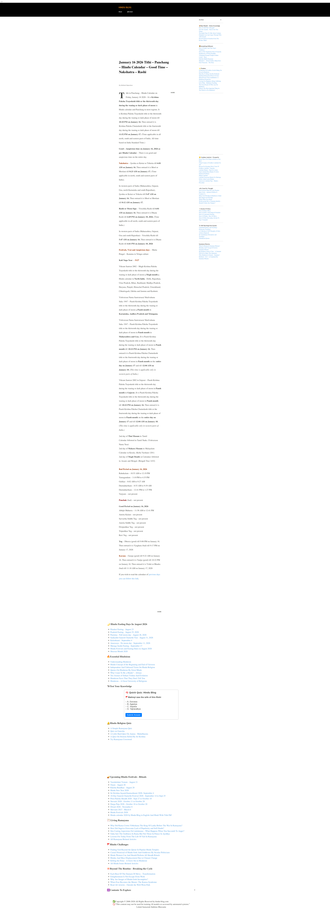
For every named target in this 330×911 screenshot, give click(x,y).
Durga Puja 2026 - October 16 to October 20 (128, 804)
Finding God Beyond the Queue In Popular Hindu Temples (134, 849)
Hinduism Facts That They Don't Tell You (127, 678)
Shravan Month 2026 (119, 651)
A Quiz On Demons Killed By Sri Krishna (127, 736)
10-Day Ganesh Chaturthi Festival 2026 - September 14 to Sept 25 (138, 795)
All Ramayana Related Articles (123, 839)
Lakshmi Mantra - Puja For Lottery (208, 170)
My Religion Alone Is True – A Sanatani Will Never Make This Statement (210, 252)
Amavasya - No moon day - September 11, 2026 (130, 643)
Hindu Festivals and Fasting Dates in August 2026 (131, 648)
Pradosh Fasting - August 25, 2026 (124, 632)
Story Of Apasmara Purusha (206, 214)
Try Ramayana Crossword (121, 739)
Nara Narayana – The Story (206, 62)
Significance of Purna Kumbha (207, 53)
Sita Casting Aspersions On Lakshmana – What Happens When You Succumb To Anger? (147, 831)
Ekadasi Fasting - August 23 (122, 629)
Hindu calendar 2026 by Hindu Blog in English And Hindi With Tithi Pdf (141, 815)
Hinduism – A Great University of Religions (128, 681)
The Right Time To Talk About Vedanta (210, 33)
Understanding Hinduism (120, 661)
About (120, 11)
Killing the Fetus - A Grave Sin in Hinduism (128, 860)
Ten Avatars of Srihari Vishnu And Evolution (129, 675)
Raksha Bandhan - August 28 (122, 787)
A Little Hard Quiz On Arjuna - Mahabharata (129, 733)
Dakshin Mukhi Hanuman (206, 59)
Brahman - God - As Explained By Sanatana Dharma (208, 257)
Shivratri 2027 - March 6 (120, 809)
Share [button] (173, 92)
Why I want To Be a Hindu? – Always (126, 672)
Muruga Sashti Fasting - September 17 (126, 645)
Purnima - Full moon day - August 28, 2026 (128, 634)
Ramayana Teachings (205, 229)
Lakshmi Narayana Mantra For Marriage (210, 177)
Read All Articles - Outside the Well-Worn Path (130, 884)
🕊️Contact (130, 11)
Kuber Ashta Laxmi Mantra (206, 179)
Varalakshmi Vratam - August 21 (124, 782)
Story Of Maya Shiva (205, 211)
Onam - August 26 (118, 784)
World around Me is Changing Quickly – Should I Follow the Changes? (210, 202)
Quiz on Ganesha (117, 731)
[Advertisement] (151, 31)
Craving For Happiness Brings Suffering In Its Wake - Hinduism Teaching (210, 82)
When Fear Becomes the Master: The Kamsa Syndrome (133, 882)
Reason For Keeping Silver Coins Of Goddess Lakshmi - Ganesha (209, 167)
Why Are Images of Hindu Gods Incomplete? (129, 879)
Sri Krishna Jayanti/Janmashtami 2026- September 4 (132, 793)
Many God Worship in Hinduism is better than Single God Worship (210, 196)
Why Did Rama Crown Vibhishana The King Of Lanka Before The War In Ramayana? (146, 825)
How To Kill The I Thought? (207, 28)
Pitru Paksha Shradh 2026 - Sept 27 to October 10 (131, 798)
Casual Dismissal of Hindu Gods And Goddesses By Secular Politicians (140, 852)
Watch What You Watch (205, 199)
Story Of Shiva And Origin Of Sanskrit (209, 212)
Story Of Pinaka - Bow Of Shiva (208, 216)
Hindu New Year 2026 (119, 790)
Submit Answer (134, 715)
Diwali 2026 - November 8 (121, 806)
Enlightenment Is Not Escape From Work (127, 876)
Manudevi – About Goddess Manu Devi (210, 61)
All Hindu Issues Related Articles (124, 863)
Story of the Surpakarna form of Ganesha (210, 52)
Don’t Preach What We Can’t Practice (209, 190)
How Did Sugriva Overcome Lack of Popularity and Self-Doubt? (137, 828)
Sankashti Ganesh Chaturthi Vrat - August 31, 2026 (131, 637)
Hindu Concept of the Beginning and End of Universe (132, 664)
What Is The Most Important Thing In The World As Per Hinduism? (209, 89)
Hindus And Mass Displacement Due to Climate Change (133, 857)
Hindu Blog (125, 8)
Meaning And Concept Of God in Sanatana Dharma (208, 248)
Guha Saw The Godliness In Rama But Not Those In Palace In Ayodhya (140, 833)
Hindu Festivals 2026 (119, 812)
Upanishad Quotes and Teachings (208, 227)
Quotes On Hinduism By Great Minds (126, 670)
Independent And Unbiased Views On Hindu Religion (132, 667)
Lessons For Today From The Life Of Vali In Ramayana (133, 836)
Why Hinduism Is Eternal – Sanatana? (209, 255)
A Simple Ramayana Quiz (121, 728)
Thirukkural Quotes (204, 238)
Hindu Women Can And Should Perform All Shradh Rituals (135, 855)
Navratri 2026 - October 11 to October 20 (127, 801)
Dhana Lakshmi (203, 175)
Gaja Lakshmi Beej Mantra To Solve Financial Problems (209, 172)
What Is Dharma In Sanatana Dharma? (209, 246)
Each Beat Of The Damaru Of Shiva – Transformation (132, 873)
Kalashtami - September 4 (121, 640)
